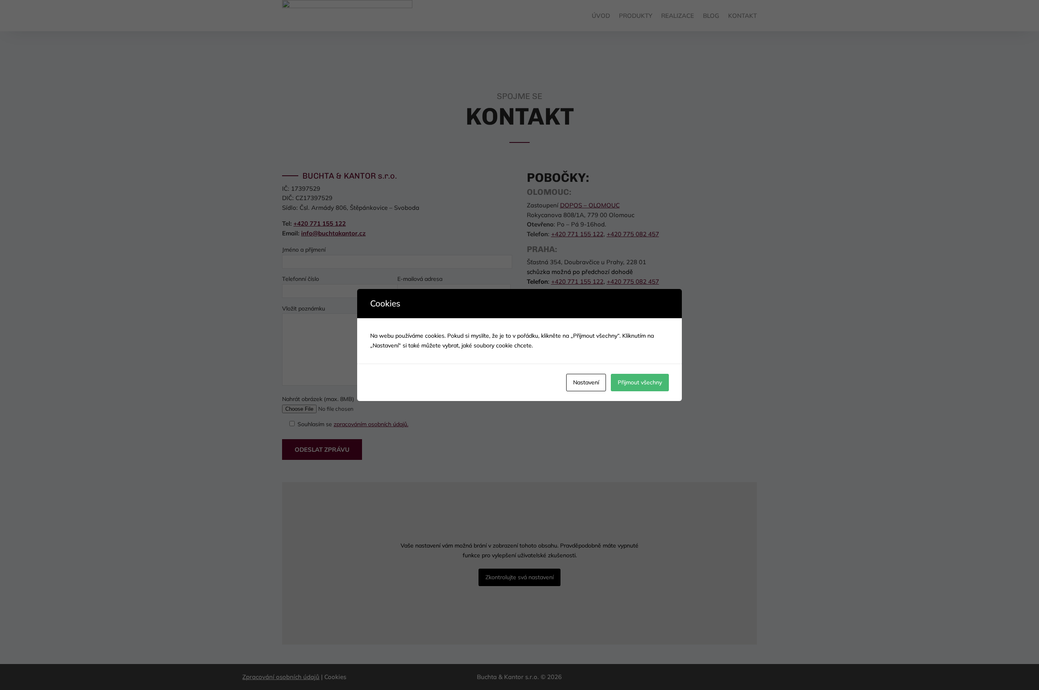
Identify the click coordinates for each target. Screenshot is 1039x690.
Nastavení (586, 382)
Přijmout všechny (640, 382)
